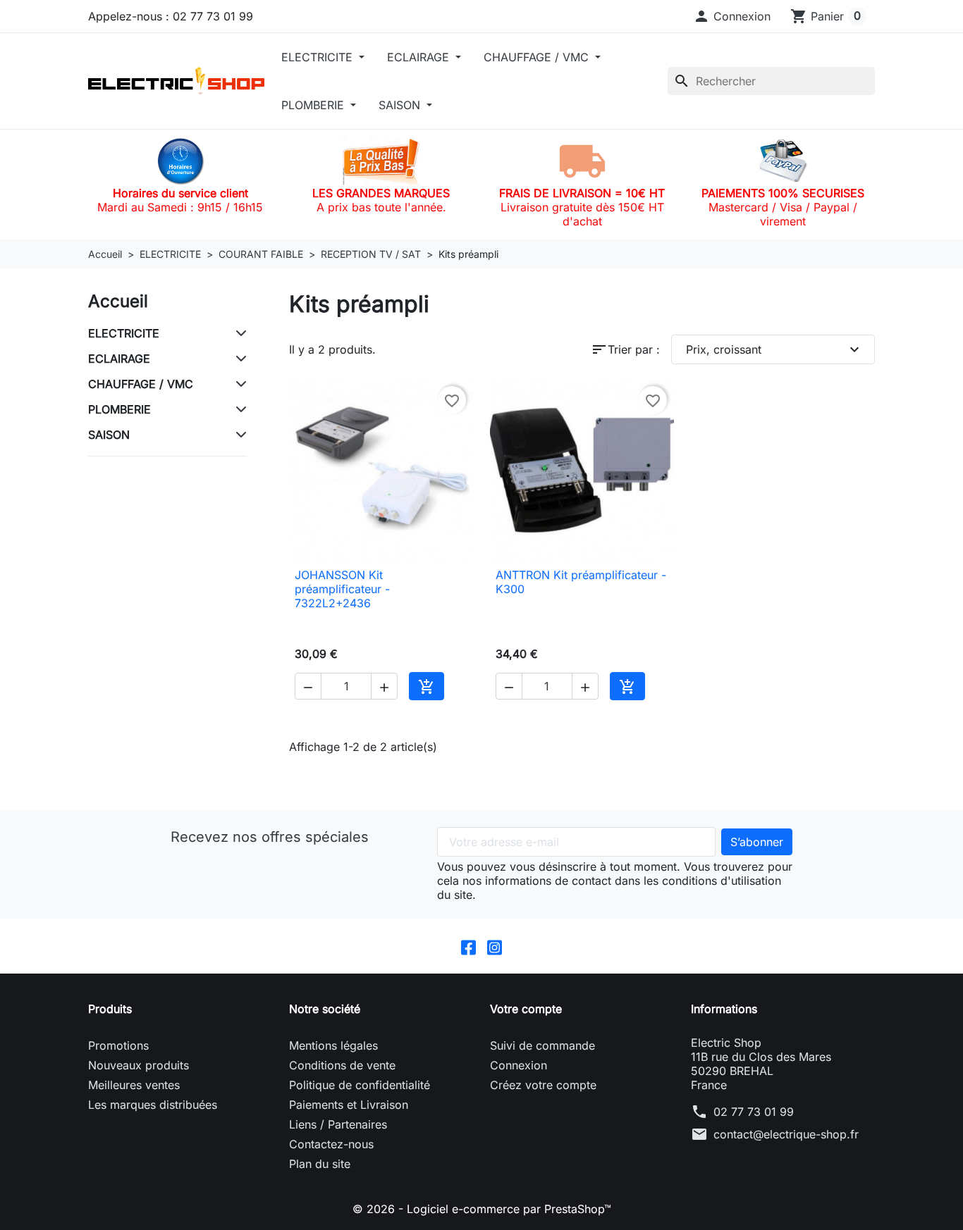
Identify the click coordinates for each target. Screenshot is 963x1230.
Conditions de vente (342, 1065)
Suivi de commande (542, 1045)
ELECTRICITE (318, 57)
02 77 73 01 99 (753, 1112)
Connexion (518, 1065)
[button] (732, 16)
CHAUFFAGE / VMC (538, 57)
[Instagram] (494, 946)
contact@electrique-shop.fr (786, 1134)
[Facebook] (468, 946)
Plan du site (319, 1164)
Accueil (118, 301)
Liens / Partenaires (338, 1124)
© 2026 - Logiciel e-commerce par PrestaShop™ (481, 1209)
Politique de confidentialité (359, 1085)
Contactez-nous (331, 1144)
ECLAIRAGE (420, 57)
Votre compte (526, 1009)
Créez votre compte (543, 1085)
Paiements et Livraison (348, 1105)
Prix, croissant (775, 349)
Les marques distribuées (152, 1105)
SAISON (401, 105)
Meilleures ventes (134, 1085)
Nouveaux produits (138, 1065)
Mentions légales (333, 1045)
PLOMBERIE (314, 105)
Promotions (118, 1045)
